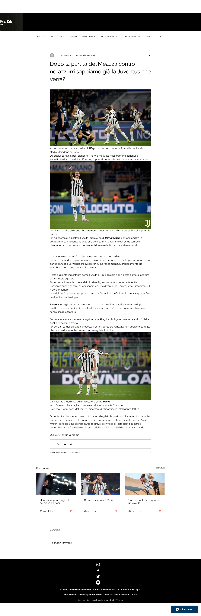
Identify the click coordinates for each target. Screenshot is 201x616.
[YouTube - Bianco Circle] (98, 582)
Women (73, 36)
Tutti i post (41, 36)
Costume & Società (131, 36)
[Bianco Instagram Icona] (98, 564)
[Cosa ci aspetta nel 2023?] (100, 484)
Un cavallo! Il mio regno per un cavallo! (144, 501)
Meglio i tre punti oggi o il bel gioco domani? (54, 501)
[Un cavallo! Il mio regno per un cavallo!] (145, 484)
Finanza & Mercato (109, 36)
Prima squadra (57, 36)
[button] (161, 36)
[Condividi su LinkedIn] (64, 444)
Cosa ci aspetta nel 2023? (98, 500)
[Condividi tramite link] (71, 444)
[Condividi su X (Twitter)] (58, 444)
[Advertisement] (50, 6)
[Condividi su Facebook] (51, 444)
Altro (147, 36)
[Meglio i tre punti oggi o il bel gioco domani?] (56, 484)
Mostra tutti (160, 468)
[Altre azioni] (149, 55)
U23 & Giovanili (88, 36)
